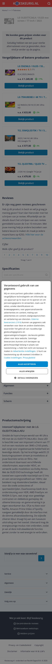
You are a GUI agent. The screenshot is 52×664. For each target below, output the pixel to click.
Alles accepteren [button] (27, 364)
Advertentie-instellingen (24, 351)
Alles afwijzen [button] (27, 371)
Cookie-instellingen (13, 357)
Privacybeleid (29, 357)
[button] (26, 377)
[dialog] (26, 332)
